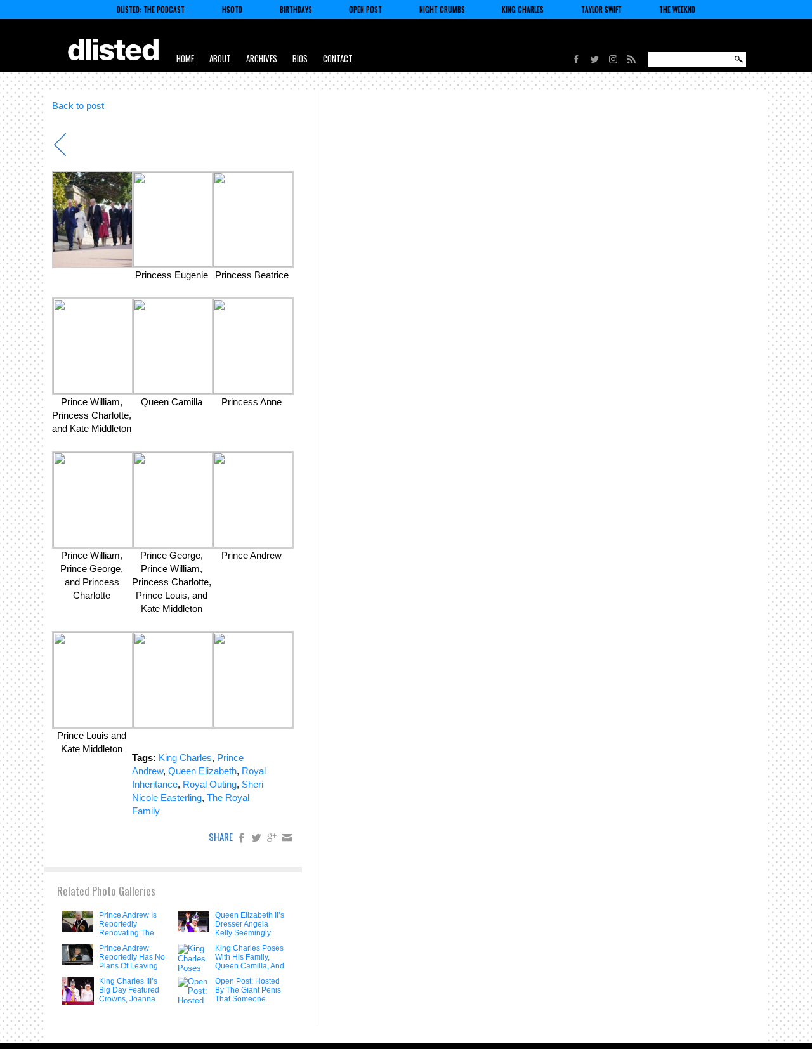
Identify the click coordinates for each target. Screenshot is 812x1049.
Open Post (365, 9)
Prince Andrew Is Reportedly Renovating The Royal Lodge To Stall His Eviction (128, 933)
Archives (261, 58)
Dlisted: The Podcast (151, 9)
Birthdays (296, 9)
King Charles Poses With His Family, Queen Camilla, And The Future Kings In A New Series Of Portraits (249, 970)
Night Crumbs (442, 9)
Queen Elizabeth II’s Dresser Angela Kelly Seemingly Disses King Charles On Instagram (249, 937)
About (220, 58)
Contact (338, 58)
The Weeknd (677, 9)
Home (185, 58)
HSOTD (232, 9)
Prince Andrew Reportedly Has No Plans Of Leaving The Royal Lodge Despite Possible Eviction (132, 970)
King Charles (523, 9)
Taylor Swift (601, 9)
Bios (300, 58)
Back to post (78, 105)
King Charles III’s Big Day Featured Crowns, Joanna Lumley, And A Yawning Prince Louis (129, 1003)
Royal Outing (210, 784)
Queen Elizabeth (202, 771)
